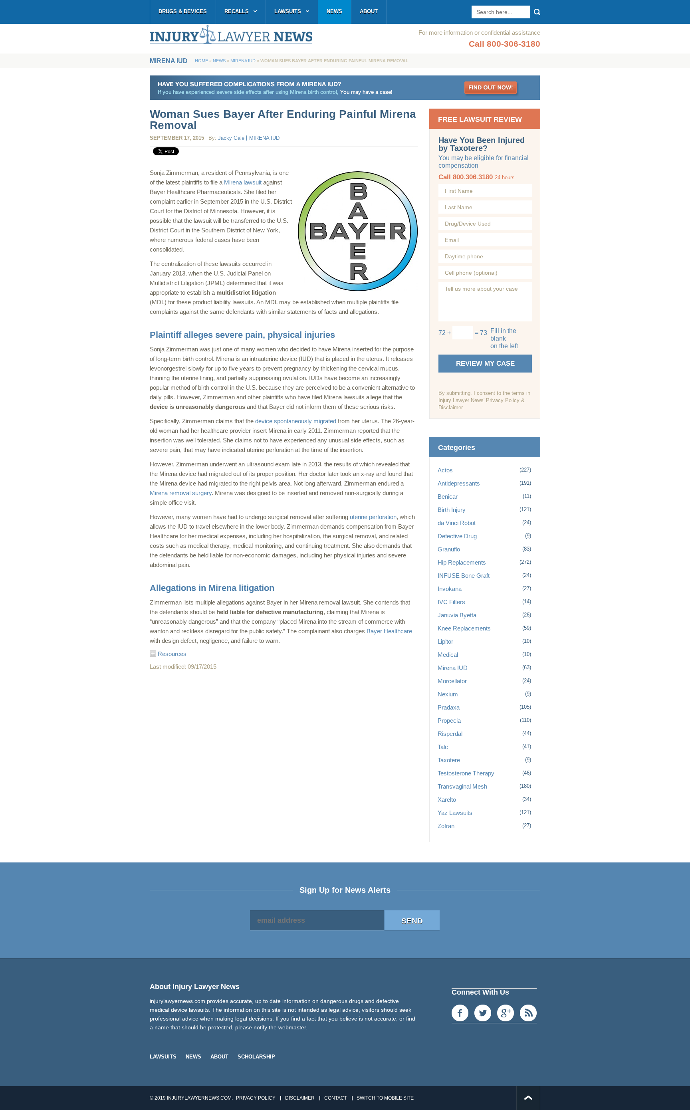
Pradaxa (449, 707)
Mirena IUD (243, 60)
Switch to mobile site (385, 1098)
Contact (335, 1098)
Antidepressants (459, 483)
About (369, 11)
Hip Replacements (462, 562)
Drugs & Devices (183, 11)
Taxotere (449, 760)
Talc (443, 747)
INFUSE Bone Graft (464, 576)
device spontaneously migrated (295, 421)
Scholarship (256, 1057)
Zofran (446, 826)
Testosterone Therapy (466, 773)
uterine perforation (373, 516)
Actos (445, 470)
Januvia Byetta (457, 615)
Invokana (450, 589)
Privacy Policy (256, 1098)
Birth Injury (452, 510)
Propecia (449, 720)
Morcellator (452, 681)
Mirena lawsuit (243, 182)
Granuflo (449, 549)
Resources (171, 653)
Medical (448, 655)
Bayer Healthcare (389, 631)
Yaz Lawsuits (455, 813)
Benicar (448, 497)
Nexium (448, 694)
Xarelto (447, 800)
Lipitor (445, 641)
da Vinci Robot (457, 523)
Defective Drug (457, 536)
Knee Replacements (464, 628)
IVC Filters (451, 602)
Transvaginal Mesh (462, 786)
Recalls (236, 11)
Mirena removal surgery (181, 493)
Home (201, 60)
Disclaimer (300, 1098)
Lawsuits (287, 11)
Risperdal (450, 734)
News (334, 11)
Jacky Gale (231, 138)
